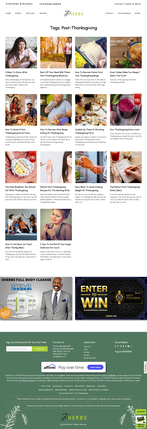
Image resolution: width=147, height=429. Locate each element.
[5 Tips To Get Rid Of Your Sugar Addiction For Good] (56, 224)
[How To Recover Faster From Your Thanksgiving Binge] (91, 52)
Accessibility (101, 386)
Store (86, 349)
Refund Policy (79, 386)
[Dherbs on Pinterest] (125, 346)
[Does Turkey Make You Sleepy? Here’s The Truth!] (126, 52)
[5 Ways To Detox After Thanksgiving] (21, 52)
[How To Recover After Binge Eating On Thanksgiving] (56, 110)
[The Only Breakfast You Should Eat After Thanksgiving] (21, 167)
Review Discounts (90, 358)
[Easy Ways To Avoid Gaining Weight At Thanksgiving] (91, 167)
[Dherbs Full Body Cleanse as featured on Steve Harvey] (36, 298)
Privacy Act (69, 386)
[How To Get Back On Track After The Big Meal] (21, 224)
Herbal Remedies (61, 390)
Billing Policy (91, 386)
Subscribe (40, 349)
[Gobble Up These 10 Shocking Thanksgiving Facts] (91, 110)
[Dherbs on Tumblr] (123, 346)
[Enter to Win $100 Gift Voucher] (111, 298)
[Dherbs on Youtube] (128, 346)
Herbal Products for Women (99, 390)
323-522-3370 (68, 349)
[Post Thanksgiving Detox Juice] (126, 110)
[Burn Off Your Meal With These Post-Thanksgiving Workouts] (56, 52)
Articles (86, 352)
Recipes (86, 355)
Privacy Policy (57, 386)
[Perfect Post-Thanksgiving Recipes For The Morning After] (56, 167)
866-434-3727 (65, 346)
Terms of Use (45, 386)
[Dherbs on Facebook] (115, 346)
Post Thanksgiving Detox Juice (124, 129)
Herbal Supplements (45, 390)
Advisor (141, 412)
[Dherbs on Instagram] (120, 346)
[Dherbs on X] (118, 346)
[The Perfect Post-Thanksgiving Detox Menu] (126, 167)
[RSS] (131, 346)
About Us (87, 347)
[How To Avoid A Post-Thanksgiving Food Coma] (21, 110)
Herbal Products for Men (78, 390)
